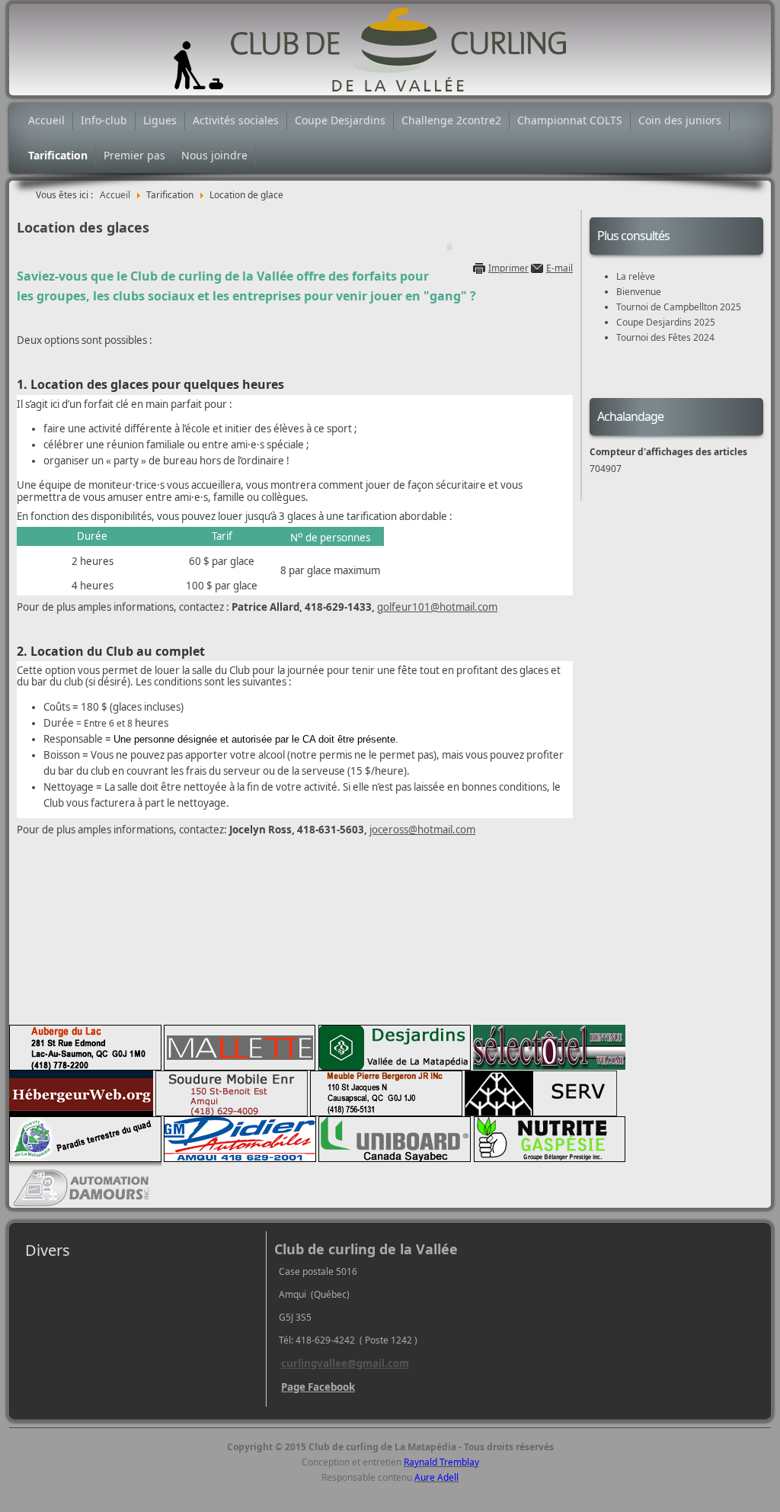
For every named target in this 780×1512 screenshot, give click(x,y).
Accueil (46, 120)
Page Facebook (318, 1387)
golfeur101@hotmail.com (437, 607)
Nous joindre (214, 155)
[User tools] (449, 246)
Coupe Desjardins (340, 120)
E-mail (559, 268)
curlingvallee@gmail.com (345, 1363)
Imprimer (508, 268)
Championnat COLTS (569, 120)
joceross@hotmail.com (422, 829)
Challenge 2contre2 (451, 120)
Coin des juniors (679, 120)
